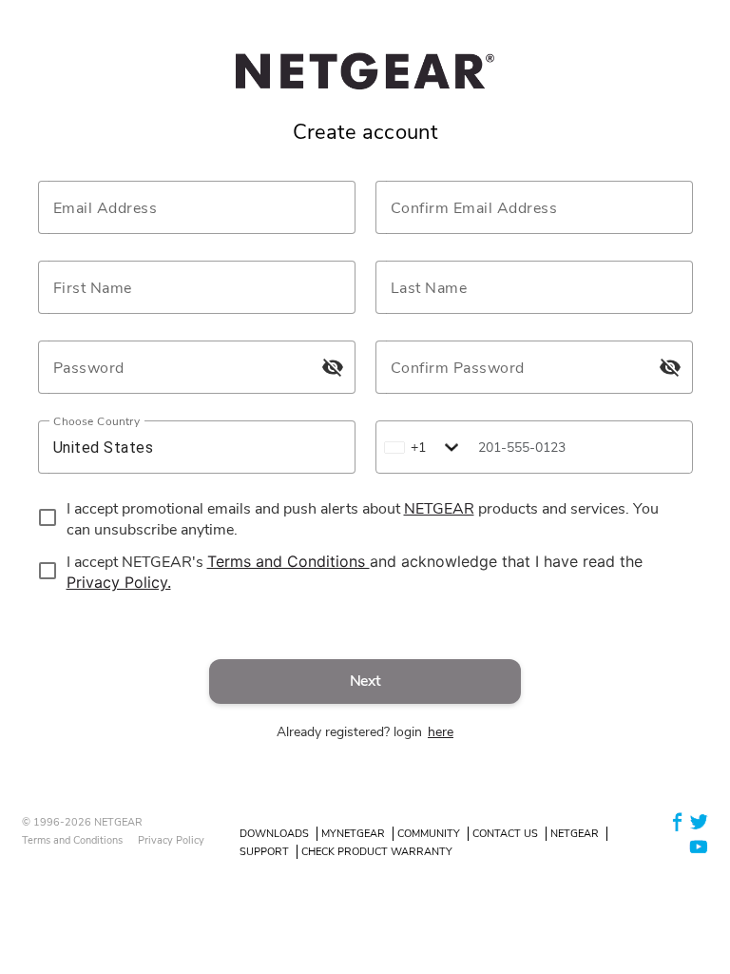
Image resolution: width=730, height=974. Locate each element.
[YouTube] (698, 845)
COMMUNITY (428, 834)
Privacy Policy (171, 840)
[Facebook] (677, 821)
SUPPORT (264, 852)
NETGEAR (574, 834)
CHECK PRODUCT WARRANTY (376, 852)
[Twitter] (698, 821)
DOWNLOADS (274, 834)
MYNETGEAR (353, 834)
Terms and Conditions (72, 840)
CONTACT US (505, 834)
